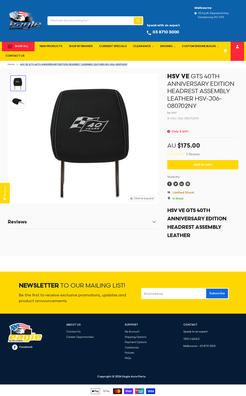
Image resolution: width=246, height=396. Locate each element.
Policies (129, 353)
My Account (132, 332)
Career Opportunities (80, 337)
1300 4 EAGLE (191, 339)
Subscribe (217, 293)
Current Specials (113, 46)
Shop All (21, 46)
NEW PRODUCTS (51, 46)
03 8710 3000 (208, 346)
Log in (237, 46)
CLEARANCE (142, 46)
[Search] (138, 20)
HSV (174, 113)
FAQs (128, 358)
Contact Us (15, 56)
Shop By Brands (81, 46)
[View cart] (225, 51)
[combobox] (90, 20)
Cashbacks (132, 347)
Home (11, 64)
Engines (166, 46)
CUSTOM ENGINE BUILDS (199, 46)
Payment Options (136, 342)
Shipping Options (135, 337)
